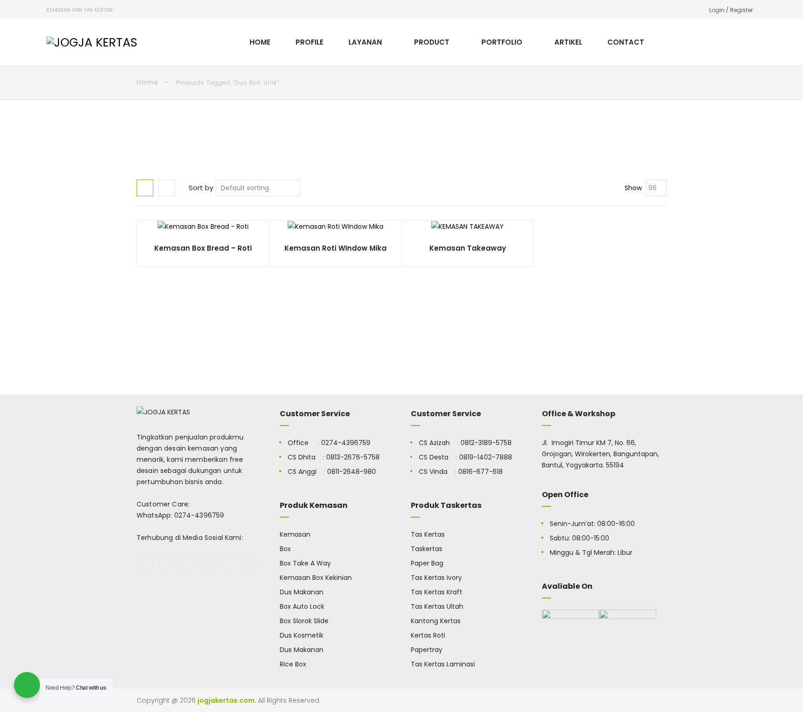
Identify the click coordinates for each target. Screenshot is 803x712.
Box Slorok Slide (304, 620)
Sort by (201, 188)
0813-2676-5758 (353, 457)
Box (285, 548)
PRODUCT (431, 42)
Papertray (426, 649)
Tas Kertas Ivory (436, 577)
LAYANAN (365, 42)
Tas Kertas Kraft (436, 592)
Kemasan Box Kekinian (316, 577)
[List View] (166, 188)
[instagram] (207, 562)
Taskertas (426, 548)
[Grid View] (145, 188)
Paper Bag (427, 563)
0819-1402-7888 (485, 457)
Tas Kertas (428, 534)
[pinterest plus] (228, 562)
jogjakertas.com (226, 700)
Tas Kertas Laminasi (443, 664)
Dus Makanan (301, 592)
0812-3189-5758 (486, 442)
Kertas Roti (428, 635)
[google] (186, 562)
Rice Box (293, 664)
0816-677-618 (480, 471)
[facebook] (145, 562)
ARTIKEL (568, 42)
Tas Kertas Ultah (437, 606)
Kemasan (295, 534)
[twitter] (166, 562)
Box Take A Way (305, 563)
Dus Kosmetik (301, 635)
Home (147, 82)
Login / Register (731, 10)
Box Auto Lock (302, 606)
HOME (260, 42)
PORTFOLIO (501, 42)
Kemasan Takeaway (467, 248)
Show (633, 188)
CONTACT (625, 42)
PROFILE (309, 42)
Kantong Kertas (436, 620)
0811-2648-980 (351, 471)
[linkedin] (249, 562)
